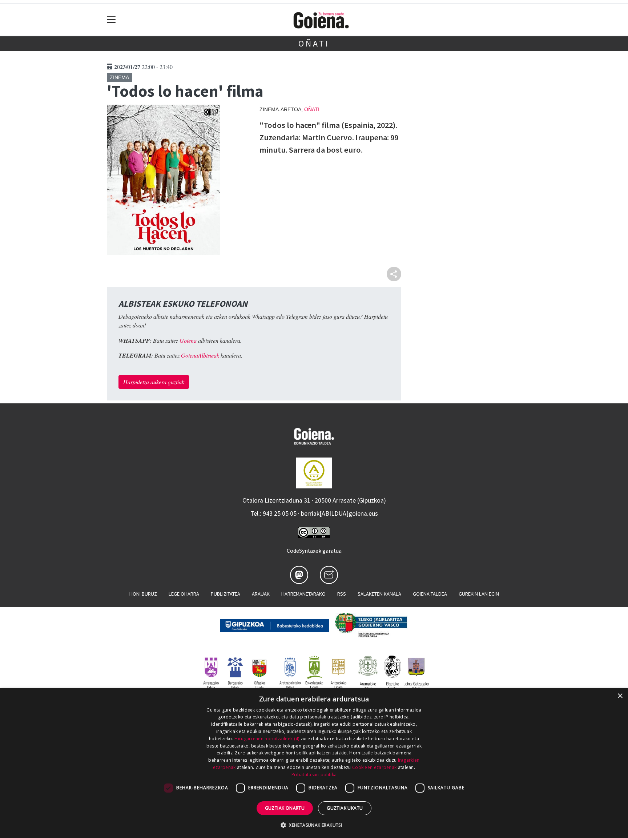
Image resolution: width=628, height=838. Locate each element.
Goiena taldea (430, 594)
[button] (314, 825)
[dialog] (314, 763)
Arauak (261, 594)
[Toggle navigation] (111, 19)
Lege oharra (184, 594)
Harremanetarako (303, 594)
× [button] (620, 696)
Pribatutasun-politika (314, 774)
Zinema (119, 77)
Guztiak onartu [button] (285, 808)
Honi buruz (143, 594)
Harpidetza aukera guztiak (153, 382)
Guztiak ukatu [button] (345, 808)
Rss (341, 594)
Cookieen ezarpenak (374, 767)
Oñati (314, 43)
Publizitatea (225, 594)
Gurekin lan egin (479, 594)
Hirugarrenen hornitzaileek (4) (266, 739)
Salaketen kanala (379, 594)
